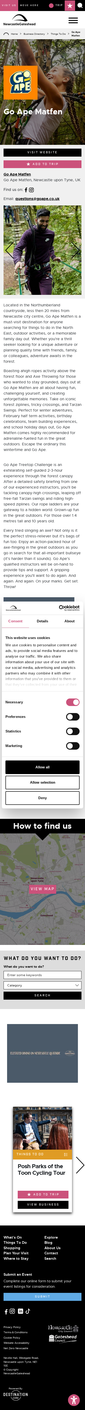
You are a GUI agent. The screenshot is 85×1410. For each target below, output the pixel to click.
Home (14, 33)
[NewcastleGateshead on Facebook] (7, 1311)
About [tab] (69, 621)
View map (43, 889)
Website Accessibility (17, 1343)
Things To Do (58, 33)
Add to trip (46, 164)
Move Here (29, 5)
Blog (48, 1242)
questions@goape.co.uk (37, 198)
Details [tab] (42, 621)
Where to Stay (16, 1258)
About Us (52, 1248)
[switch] (73, 716)
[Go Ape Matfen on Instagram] (31, 189)
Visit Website (42, 152)
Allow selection (42, 782)
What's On (13, 1237)
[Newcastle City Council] (63, 1327)
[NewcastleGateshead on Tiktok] (27, 1311)
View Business (43, 1205)
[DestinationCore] (16, 1395)
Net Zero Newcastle (16, 1348)
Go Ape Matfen (17, 174)
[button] (9, 250)
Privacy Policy (12, 1327)
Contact (51, 1253)
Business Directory (34, 33)
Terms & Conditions (15, 1332)
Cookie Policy (12, 1337)
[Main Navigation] (73, 20)
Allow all (42, 767)
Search (50, 1258)
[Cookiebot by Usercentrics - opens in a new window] (60, 608)
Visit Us (9, 5)
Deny (42, 798)
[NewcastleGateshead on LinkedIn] (21, 1311)
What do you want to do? (24, 966)
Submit (42, 1297)
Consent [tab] (15, 621)
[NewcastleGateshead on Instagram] (13, 1311)
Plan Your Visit (16, 1253)
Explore (51, 1237)
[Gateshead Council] (63, 1338)
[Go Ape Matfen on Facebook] (26, 189)
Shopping (12, 1248)
